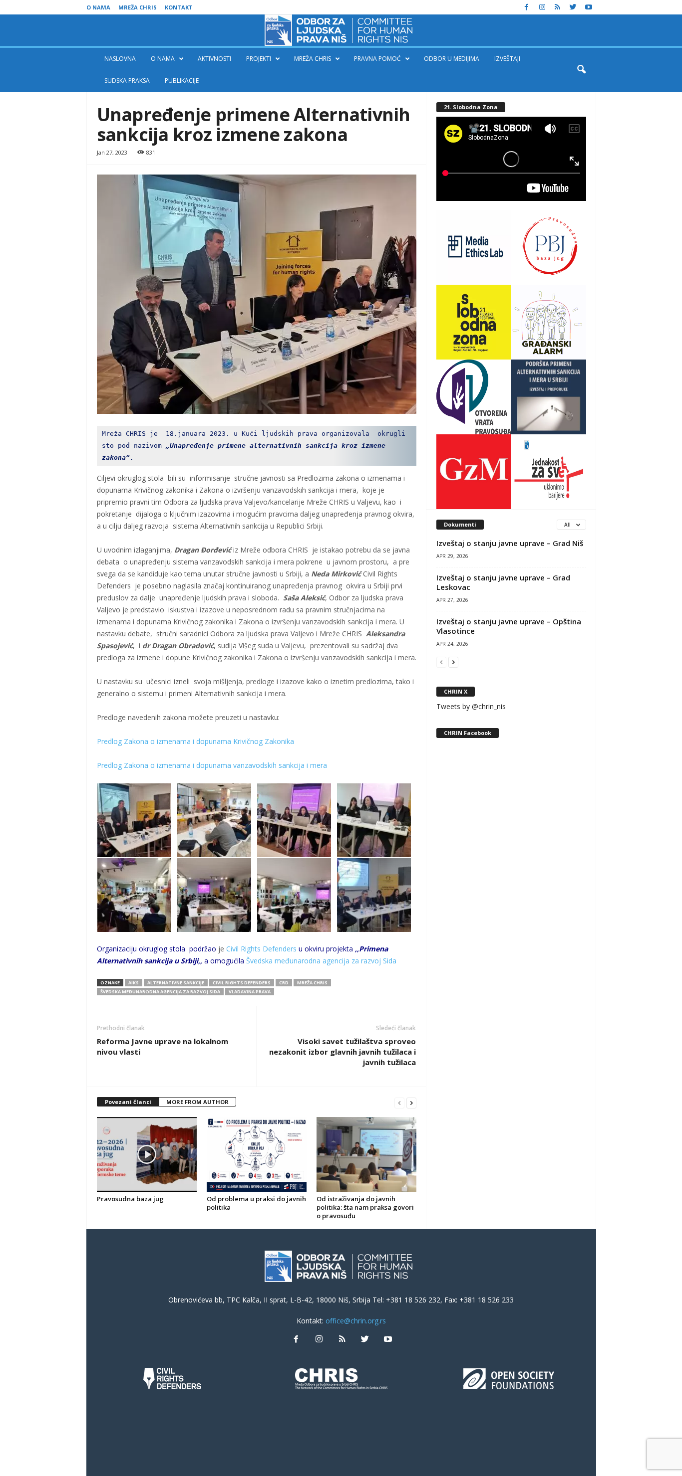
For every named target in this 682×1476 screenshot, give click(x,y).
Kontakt (179, 7)
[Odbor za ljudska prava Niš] (341, 30)
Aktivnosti (214, 58)
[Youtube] (589, 7)
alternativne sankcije (175, 982)
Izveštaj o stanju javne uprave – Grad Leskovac (503, 582)
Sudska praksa (127, 80)
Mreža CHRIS (137, 7)
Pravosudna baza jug (130, 1198)
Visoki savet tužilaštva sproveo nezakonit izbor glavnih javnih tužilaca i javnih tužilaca (342, 1051)
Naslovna (120, 58)
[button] (581, 70)
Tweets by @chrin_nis (471, 706)
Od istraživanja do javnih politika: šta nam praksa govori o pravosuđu (365, 1207)
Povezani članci (128, 1102)
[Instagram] (542, 7)
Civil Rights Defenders (261, 948)
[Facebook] (527, 7)
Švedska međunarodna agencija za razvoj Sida (321, 960)
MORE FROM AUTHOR (197, 1102)
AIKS (133, 982)
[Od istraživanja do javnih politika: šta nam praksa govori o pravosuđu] (366, 1154)
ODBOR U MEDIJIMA (451, 58)
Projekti (258, 58)
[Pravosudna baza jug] (147, 1154)
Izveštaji (507, 58)
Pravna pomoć (377, 58)
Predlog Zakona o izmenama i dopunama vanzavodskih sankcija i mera (212, 765)
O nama (98, 7)
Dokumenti (460, 524)
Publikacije (182, 80)
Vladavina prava (250, 991)
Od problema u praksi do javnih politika (256, 1203)
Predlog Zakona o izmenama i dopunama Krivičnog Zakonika (195, 741)
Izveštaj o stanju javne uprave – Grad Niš (509, 543)
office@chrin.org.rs (356, 1320)
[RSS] (558, 7)
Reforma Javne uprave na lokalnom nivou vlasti (162, 1046)
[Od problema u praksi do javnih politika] (257, 1154)
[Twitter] (573, 7)
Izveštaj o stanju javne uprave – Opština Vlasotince (508, 626)
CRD (284, 982)
